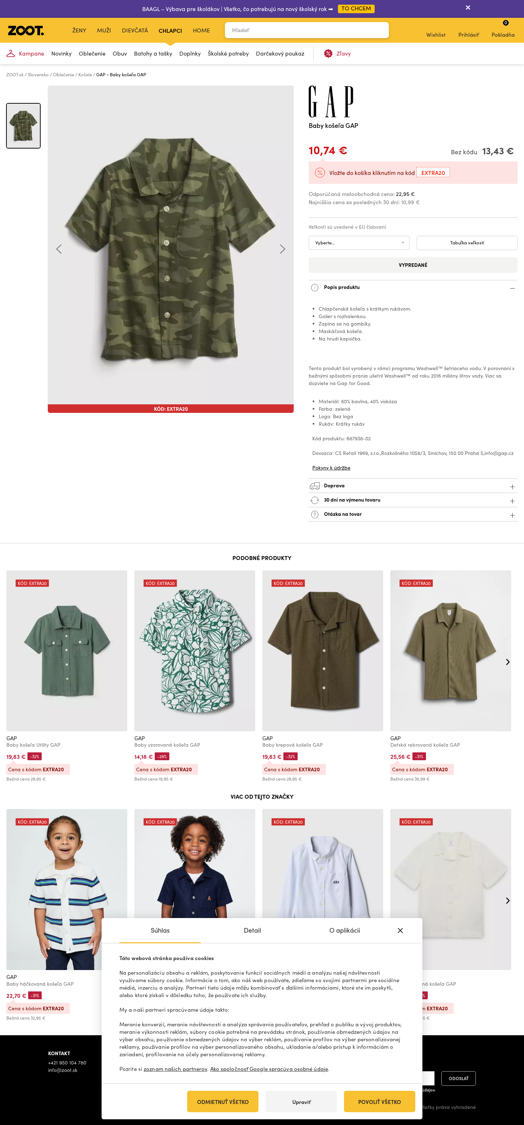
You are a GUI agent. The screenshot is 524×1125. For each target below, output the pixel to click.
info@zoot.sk (62, 1070)
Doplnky (190, 53)
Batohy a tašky (153, 53)
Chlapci (170, 30)
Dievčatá (135, 30)
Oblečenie (92, 53)
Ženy (79, 30)
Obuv (120, 53)
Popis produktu (341, 286)
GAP (11, 738)
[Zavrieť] (468, 8)
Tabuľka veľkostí (467, 242)
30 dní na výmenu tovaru (351, 499)
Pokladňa (503, 28)
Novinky (61, 53)
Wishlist (436, 34)
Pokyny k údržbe (331, 467)
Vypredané (413, 264)
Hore (506, 1082)
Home (201, 30)
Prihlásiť (468, 34)
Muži (104, 30)
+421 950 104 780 (67, 1062)
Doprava (334, 484)
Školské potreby (228, 53)
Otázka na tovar (342, 513)
